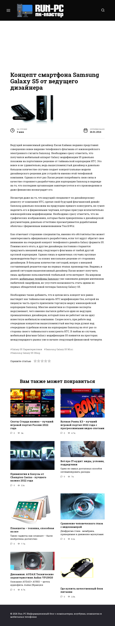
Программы (20, 118)
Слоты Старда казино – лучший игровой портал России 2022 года (31, 425)
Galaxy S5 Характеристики (27, 349)
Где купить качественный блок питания (81, 590)
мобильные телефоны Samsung (39, 278)
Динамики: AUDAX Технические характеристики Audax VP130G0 (32, 576)
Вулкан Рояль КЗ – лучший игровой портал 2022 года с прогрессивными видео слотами (82, 425)
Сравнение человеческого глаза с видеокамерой (81, 525)
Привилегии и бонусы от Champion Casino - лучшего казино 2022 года (28, 477)
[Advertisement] (57, 46)
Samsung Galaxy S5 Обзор (26, 353)
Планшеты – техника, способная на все (32, 530)
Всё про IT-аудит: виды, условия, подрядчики (82, 462)
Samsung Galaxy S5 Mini (59, 349)
